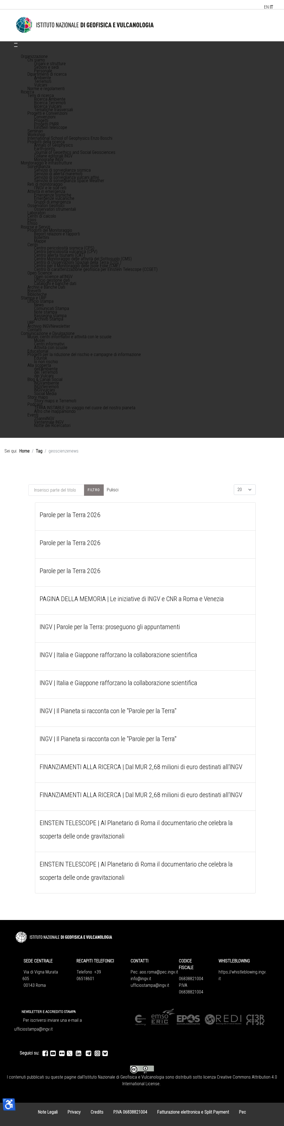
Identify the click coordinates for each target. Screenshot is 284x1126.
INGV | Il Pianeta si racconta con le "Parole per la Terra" (108, 711)
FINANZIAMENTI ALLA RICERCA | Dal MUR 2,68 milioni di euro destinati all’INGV (141, 767)
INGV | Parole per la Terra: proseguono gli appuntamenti (110, 627)
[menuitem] (34, 56)
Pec (242, 1112)
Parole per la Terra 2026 (70, 515)
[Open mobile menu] (15, 43)
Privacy (74, 1112)
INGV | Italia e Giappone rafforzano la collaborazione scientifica (118, 655)
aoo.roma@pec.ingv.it (159, 972)
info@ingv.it (141, 978)
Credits (97, 1112)
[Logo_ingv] (85, 25)
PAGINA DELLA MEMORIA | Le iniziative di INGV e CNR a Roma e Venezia (132, 599)
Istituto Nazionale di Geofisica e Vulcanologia (124, 1077)
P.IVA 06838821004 (130, 1112)
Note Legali (48, 1112)
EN (266, 7)
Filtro (94, 490)
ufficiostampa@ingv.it (150, 985)
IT (271, 7)
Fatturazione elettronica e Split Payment (193, 1112)
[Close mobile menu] (15, 46)
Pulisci (112, 489)
